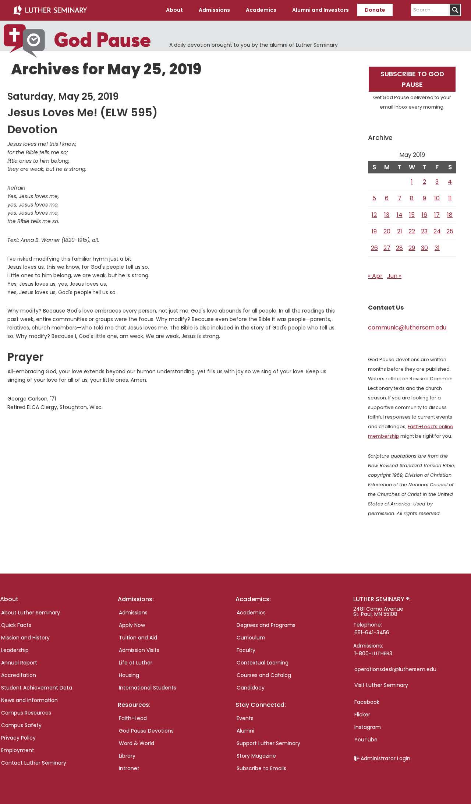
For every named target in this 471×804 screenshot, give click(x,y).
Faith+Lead (133, 718)
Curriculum (251, 637)
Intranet (129, 768)
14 (400, 215)
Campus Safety (21, 725)
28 (399, 248)
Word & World (136, 743)
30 (424, 248)
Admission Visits (139, 650)
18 (450, 215)
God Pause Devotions (146, 730)
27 (386, 248)
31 (437, 248)
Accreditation (18, 675)
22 (411, 231)
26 (374, 248)
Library (127, 755)
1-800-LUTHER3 (373, 653)
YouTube (366, 739)
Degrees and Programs (266, 625)
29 (411, 248)
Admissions (133, 612)
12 (374, 215)
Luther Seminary (50, 10)
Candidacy (251, 687)
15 (412, 215)
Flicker (362, 714)
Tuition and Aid (138, 637)
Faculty (246, 650)
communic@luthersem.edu (407, 327)
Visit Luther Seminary (381, 685)
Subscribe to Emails (261, 768)
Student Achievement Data (36, 687)
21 (399, 231)
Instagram (367, 727)
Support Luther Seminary (268, 743)
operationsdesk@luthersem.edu (395, 669)
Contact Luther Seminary (33, 762)
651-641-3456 (371, 632)
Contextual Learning (262, 662)
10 (437, 198)
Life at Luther (135, 662)
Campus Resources (26, 712)
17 (437, 215)
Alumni (245, 730)
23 (424, 231)
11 (450, 198)
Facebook (366, 702)
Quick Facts (16, 625)
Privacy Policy (18, 737)
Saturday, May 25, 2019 (62, 96)
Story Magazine (256, 755)
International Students (147, 687)
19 (374, 231)
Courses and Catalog (264, 675)
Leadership (15, 650)
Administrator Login (385, 758)
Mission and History (25, 637)
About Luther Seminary (30, 612)
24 (437, 231)
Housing (129, 675)
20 (386, 231)
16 (424, 215)
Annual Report (19, 662)
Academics (251, 612)
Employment (17, 750)
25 (449, 231)
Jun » (394, 276)
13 (386, 215)
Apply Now (132, 625)
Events (245, 718)
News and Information (29, 700)
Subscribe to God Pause (412, 79)
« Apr (375, 276)
